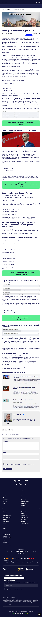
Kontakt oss (5, 511)
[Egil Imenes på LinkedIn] (7, 423)
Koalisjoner (18, 5)
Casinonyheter (8, 9)
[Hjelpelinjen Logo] (14, 558)
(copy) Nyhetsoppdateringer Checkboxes (13, 575)
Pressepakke (23, 519)
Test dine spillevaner (25, 523)
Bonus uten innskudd (25, 501)
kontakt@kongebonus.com (7, 543)
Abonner (35, 591)
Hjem (3, 9)
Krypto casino (23, 499)
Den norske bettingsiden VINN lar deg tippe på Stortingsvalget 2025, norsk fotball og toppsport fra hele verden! (21, 184)
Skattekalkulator (24, 515)
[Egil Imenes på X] (8, 423)
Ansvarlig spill (23, 521)
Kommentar (5, 441)
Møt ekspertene (6, 521)
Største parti (5, 5)
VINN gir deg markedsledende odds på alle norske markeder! (21, 123)
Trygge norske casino (25, 495)
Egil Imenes (9, 35)
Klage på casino (24, 525)
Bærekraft (5, 523)
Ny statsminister (11, 5)
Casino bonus (23, 497)
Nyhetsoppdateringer (10, 580)
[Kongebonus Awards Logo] (9, 569)
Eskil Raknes (37, 35)
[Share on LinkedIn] (9, 430)
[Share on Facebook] (3, 430)
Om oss (4, 513)
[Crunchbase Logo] (21, 534)
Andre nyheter (32, 5)
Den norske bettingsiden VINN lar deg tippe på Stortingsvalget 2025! (21, 273)
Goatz (4, 503)
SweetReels (5, 497)
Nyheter (22, 513)
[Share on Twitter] (6, 430)
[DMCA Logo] (15, 613)
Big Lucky (5, 501)
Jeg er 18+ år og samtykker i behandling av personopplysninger (14, 589)
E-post (4, 458)
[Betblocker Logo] (30, 558)
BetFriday (5, 493)
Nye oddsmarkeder (25, 5)
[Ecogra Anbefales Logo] (18, 613)
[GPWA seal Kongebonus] (27, 613)
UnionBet (4, 495)
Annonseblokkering (24, 517)
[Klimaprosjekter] (29, 569)
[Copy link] (12, 430)
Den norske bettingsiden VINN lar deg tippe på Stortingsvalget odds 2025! (21, 318)
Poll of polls (14, 57)
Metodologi (5, 519)
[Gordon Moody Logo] (8, 558)
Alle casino (23, 505)
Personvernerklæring (7, 517)
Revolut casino (24, 503)
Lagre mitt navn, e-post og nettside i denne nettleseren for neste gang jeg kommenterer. (18, 465)
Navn (4, 452)
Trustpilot (4, 528)
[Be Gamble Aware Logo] (22, 558)
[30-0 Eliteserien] (39, 614)
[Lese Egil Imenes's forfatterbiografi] (8, 417)
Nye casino (23, 493)
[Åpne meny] (39, 2)
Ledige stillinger (24, 511)
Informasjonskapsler (7, 515)
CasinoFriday (5, 499)
